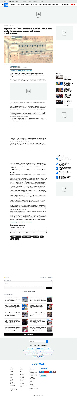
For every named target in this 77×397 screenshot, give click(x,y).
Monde (22, 4)
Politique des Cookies (33, 375)
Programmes (12, 383)
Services (21, 367)
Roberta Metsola (37, 353)
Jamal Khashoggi (47, 353)
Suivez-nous (43, 368)
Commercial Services (33, 372)
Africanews (22, 383)
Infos (7, 25)
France (48, 348)
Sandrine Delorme (14, 66)
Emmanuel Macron (48, 351)
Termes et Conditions (33, 374)
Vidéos (53, 4)
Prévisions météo (23, 372)
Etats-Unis (36, 236)
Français (5, 1)
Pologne (32, 351)
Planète (45, 4)
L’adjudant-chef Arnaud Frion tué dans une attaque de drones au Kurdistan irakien (25, 230)
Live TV (21, 369)
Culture (40, 4)
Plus (30, 367)
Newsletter (43, 375)
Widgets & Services (23, 381)
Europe (18, 4)
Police (35, 356)
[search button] (39, 1)
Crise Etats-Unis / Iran (16, 236)
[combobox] (44, 1)
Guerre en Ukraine (39, 348)
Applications (22, 377)
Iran (42, 236)
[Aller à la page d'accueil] (6, 5)
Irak (13, 25)
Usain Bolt (41, 356)
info (17, 239)
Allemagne (40, 351)
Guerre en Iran (30, 348)
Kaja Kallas (29, 353)
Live (73, 4)
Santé (49, 4)
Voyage (32, 4)
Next (36, 4)
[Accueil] (4, 25)
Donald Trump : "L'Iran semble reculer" (17, 227)
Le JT (21, 371)
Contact (31, 381)
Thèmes (11, 367)
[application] (28, 49)
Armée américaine (26, 236)
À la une (58, 74)
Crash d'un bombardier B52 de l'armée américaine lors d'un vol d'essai (23, 232)
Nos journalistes (13, 385)
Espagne (26, 351)
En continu (13, 4)
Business (27, 4)
